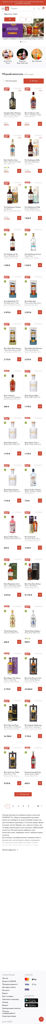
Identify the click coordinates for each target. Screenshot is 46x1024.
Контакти (5, 990)
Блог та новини (7, 996)
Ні (26, 19)
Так (10, 19)
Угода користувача (9, 1016)
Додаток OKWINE (9, 981)
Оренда (5, 1002)
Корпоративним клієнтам (11, 1008)
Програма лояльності (10, 984)
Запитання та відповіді (10, 999)
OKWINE (6, 817)
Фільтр (35, 81)
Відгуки (5, 993)
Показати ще (24, 794)
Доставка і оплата (9, 987)
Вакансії (5, 1005)
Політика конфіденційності (8, 1012)
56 (38, 806)
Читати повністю (9, 850)
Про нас (5, 978)
